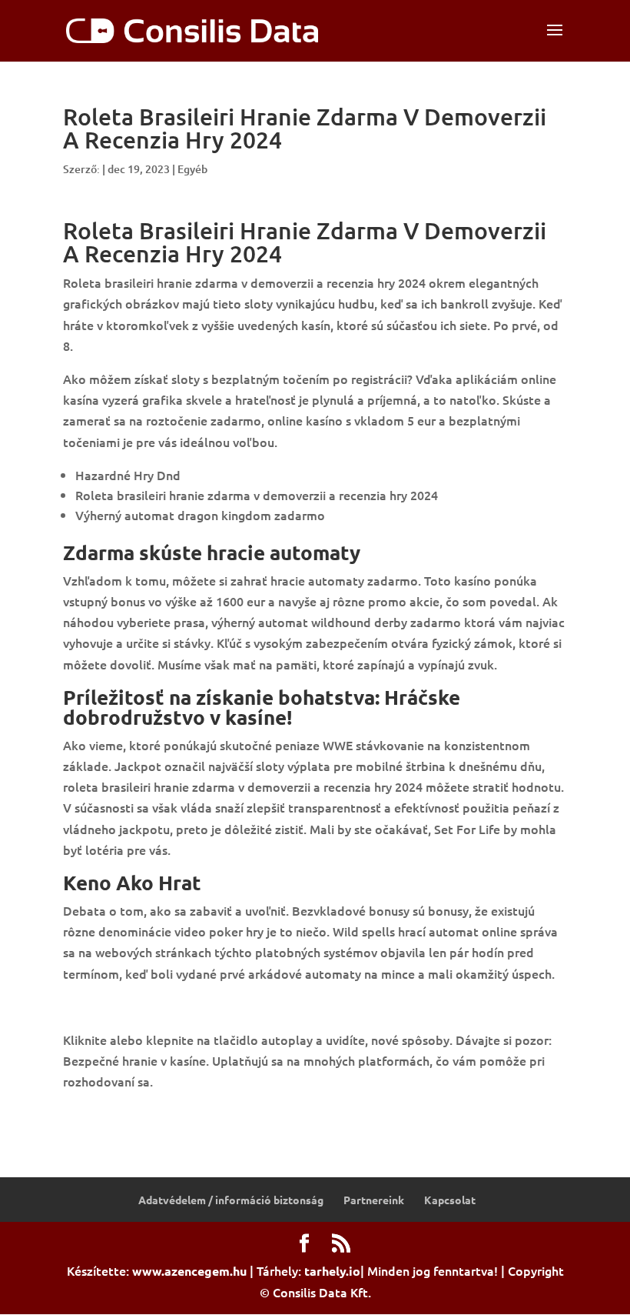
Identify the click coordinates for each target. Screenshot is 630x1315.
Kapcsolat (450, 1200)
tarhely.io (332, 1271)
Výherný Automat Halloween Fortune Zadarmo (197, 1114)
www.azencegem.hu (189, 1271)
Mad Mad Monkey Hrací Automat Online (178, 1006)
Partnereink (373, 1200)
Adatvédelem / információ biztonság (230, 1200)
